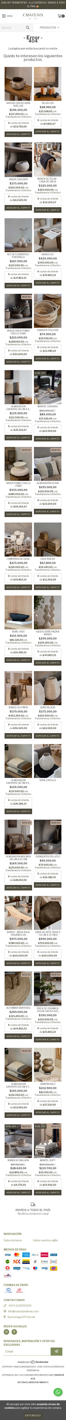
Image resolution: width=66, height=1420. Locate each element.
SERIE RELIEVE (47, 707)
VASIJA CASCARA (18, 179)
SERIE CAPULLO (47, 780)
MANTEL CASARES (48, 406)
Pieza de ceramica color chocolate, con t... (48, 1010)
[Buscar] (27, 28)
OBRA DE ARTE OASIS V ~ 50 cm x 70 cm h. (47, 933)
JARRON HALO (47, 1084)
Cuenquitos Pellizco (47, 856)
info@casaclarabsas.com (23, 1311)
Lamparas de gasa (18, 558)
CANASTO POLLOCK (47, 330)
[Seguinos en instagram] (6, 1332)
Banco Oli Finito (18, 707)
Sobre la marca (13, 1240)
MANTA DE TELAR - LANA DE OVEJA (48, 180)
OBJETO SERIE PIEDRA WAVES (47, 633)
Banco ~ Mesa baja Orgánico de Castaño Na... (18, 933)
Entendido (33, 1415)
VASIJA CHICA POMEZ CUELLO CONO (18, 332)
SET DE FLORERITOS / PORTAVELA (18, 256)
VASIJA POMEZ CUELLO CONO (18, 484)
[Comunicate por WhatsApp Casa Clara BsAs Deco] (58, 1392)
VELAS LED (48, 103)
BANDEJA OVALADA (18, 1160)
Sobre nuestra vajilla (45, 1240)
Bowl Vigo (18, 631)
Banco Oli (48, 254)
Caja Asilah (48, 558)
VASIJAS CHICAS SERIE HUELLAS (18, 104)
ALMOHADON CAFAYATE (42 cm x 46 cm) (18, 408)
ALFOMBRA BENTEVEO (18, 1007)
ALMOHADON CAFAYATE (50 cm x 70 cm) (18, 1085)
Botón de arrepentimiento (33, 1382)
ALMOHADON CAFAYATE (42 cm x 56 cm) (18, 781)
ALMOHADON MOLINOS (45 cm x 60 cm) (18, 858)
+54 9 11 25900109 (19, 1305)
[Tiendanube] (33, 1363)
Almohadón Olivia (48, 483)
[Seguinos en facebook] (14, 1332)
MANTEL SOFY (47, 1160)
